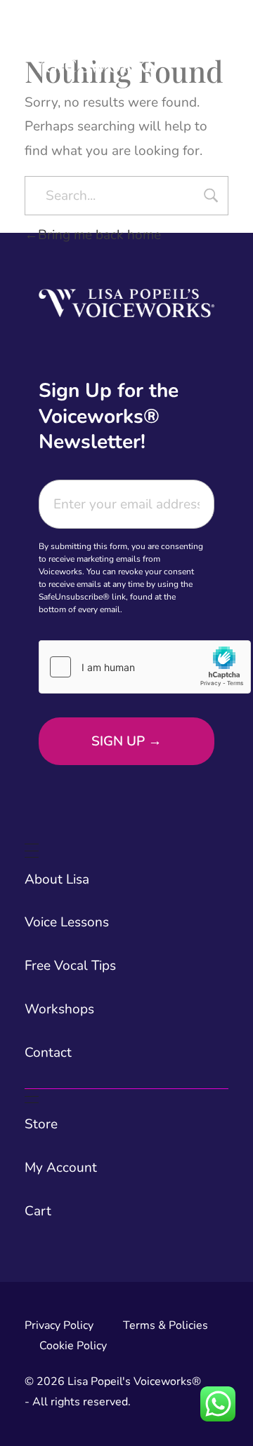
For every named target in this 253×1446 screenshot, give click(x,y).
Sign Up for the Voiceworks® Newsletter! (109, 416)
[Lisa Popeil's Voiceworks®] (96, 45)
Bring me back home (99, 235)
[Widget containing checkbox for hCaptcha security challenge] (145, 667)
